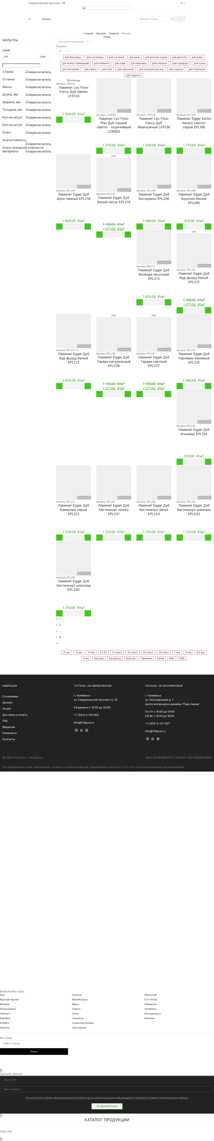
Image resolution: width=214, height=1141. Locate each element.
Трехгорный (79, 1027)
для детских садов (156, 57)
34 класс (164, 652)
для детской (179, 57)
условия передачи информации (111, 1097)
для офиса (90, 69)
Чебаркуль (150, 1004)
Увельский (150, 994)
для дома (197, 57)
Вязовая (4, 1004)
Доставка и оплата (15, 714)
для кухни (199, 63)
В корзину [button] (73, 119)
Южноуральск (152, 1013)
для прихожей (125, 69)
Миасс (75, 1004)
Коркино (5, 1027)
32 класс (132, 652)
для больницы (73, 57)
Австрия (99, 658)
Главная (88, 33)
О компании (10, 696)
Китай (160, 658)
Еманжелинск (8, 1008)
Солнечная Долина (83, 1022)
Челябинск (150, 1008)
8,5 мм (201, 652)
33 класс (148, 652)
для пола (107, 69)
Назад (107, 36)
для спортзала (197, 69)
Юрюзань (149, 1018)
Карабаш (5, 1018)
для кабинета (102, 63)
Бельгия (130, 658)
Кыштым (77, 994)
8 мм (188, 652)
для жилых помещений (75, 63)
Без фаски (115, 658)
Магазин (101, 33)
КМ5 (182, 658)
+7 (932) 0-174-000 (107, 3)
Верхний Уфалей (9, 999)
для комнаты (159, 63)
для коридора (180, 63)
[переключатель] (38, 72)
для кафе (120, 63)
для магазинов (70, 69)
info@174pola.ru (84, 722)
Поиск (33, 1051)
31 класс (117, 652)
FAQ (5, 720)
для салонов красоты (151, 69)
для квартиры (139, 63)
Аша (2, 994)
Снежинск (78, 1018)
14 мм (91, 652)
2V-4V (103, 652)
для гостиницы (95, 57)
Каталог (46, 19)
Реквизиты (10, 733)
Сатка (75, 1013)
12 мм (78, 652)
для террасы (133, 75)
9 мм (86, 658)
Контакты (9, 739)
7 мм (177, 652)
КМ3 (171, 658)
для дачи (134, 57)
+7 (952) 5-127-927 (157, 723)
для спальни (176, 69)
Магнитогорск (80, 999)
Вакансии (9, 727)
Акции (7, 708)
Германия (146, 658)
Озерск (76, 1008)
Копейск (4, 1022)
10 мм (66, 652)
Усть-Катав (150, 999)
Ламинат (114, 33)
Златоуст (5, 1013)
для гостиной (116, 57)
